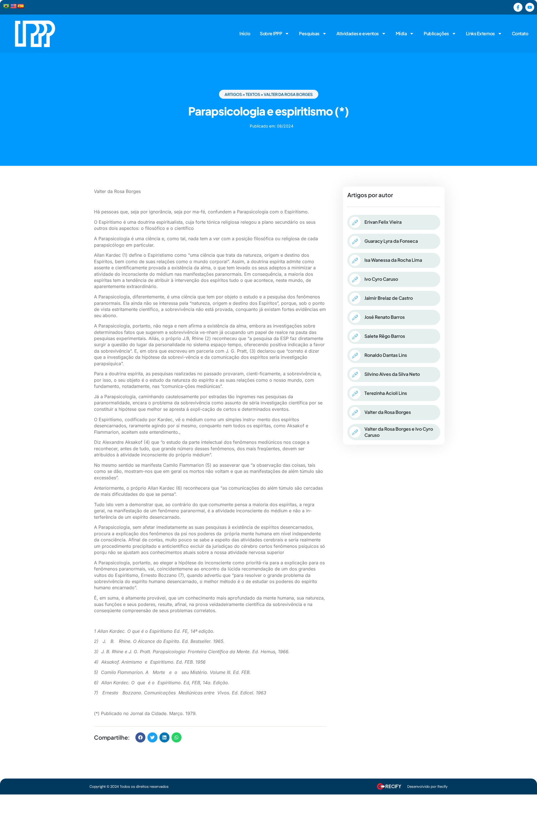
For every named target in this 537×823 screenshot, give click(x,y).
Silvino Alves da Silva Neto (392, 374)
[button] (140, 737)
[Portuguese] (6, 6)
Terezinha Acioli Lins (385, 393)
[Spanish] (20, 6)
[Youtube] (529, 7)
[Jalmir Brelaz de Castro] (355, 298)
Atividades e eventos (357, 33)
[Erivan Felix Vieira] (355, 222)
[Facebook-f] (518, 7)
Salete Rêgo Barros (384, 336)
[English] (13, 6)
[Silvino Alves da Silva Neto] (355, 374)
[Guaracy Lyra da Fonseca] (355, 241)
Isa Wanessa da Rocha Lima (393, 260)
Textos (253, 94)
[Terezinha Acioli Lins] (355, 393)
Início (244, 33)
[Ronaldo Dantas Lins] (355, 355)
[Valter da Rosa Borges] (355, 412)
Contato (520, 33)
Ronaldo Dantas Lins (385, 355)
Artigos (233, 94)
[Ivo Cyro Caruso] (355, 279)
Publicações (436, 33)
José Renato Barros (384, 317)
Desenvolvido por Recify (427, 786)
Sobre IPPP (271, 33)
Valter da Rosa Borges (288, 94)
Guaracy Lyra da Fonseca (391, 241)
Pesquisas (309, 33)
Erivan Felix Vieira (383, 222)
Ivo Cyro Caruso (381, 279)
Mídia (401, 33)
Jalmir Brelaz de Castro (388, 298)
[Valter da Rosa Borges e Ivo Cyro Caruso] (355, 432)
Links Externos (480, 33)
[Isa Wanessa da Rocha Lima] (355, 260)
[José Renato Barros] (355, 317)
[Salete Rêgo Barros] (355, 336)
